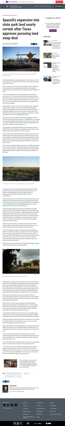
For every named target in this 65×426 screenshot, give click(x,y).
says (7, 334)
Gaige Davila (15, 43)
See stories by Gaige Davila (17, 391)
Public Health (54, 40)
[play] (3, 6)
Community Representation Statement (28, 417)
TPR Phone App (53, 408)
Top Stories (26, 373)
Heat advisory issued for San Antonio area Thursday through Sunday (56, 68)
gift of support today (24, 367)
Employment (25, 408)
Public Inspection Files (41, 408)
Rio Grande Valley (10, 376)
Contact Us (25, 405)
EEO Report (39, 405)
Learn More (53, 30)
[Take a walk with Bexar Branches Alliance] (47, 55)
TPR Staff (52, 402)
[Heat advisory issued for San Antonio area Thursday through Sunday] (47, 65)
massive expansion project (30, 321)
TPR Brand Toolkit (26, 411)
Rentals (38, 417)
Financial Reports (40, 402)
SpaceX (18, 376)
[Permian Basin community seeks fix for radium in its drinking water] (47, 78)
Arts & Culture (54, 53)
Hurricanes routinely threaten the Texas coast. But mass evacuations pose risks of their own (56, 45)
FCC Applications (40, 411)
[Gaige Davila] (5, 389)
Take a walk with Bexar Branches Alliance (56, 56)
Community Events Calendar (56, 414)
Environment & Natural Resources (10, 15)
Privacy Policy (26, 414)
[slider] (9, 6)
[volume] (7, 6)
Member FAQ (39, 414)
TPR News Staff (53, 405)
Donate (60, 2)
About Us (25, 402)
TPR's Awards (53, 411)
